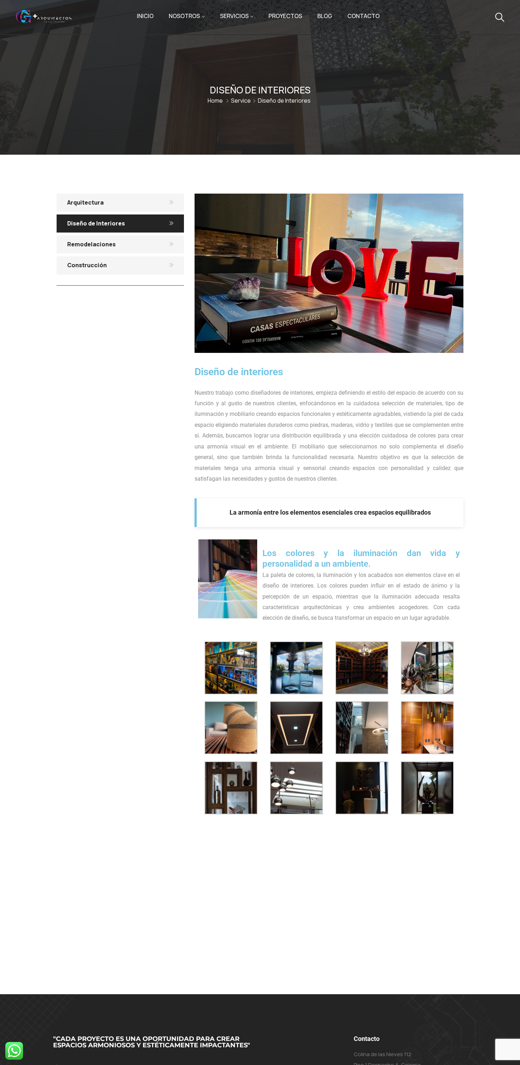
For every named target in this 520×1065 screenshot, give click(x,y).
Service (241, 100)
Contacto (363, 16)
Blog (324, 16)
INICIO (145, 16)
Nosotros (184, 16)
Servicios (234, 16)
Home (215, 100)
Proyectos (285, 16)
